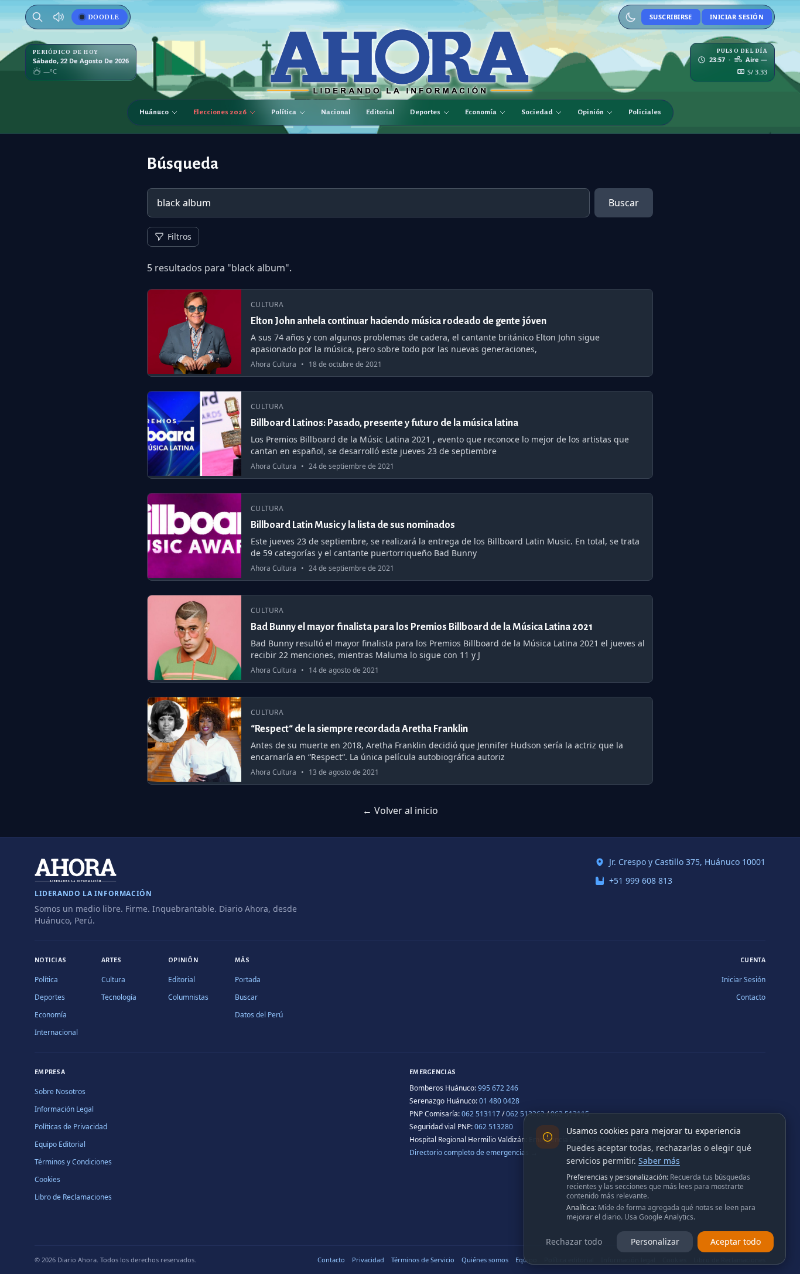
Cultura (113, 980)
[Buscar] (37, 17)
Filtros (179, 236)
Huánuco (154, 112)
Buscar (623, 202)
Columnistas (188, 997)
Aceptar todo (735, 1241)
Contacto (750, 997)
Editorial (380, 112)
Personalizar (655, 1241)
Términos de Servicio (422, 1259)
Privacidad (368, 1259)
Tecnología (118, 997)
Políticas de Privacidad (71, 1127)
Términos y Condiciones (73, 1162)
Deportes (425, 112)
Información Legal (64, 1109)
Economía (481, 112)
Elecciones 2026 (220, 112)
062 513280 (493, 1127)
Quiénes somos (484, 1259)
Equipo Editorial (60, 1144)
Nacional (336, 112)
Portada (248, 980)
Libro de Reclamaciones (73, 1197)
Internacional (56, 1032)
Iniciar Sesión (737, 16)
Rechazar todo (574, 1241)
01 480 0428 (499, 1101)
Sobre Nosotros (60, 1091)
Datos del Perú (259, 1015)
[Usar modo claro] (630, 17)
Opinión (590, 112)
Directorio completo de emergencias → (473, 1152)
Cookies (47, 1179)
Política (283, 112)
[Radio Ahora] (58, 17)
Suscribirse (670, 16)
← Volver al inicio (400, 810)
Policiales (644, 112)
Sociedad (537, 112)
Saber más (659, 1160)
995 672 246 (498, 1088)
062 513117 (480, 1114)
